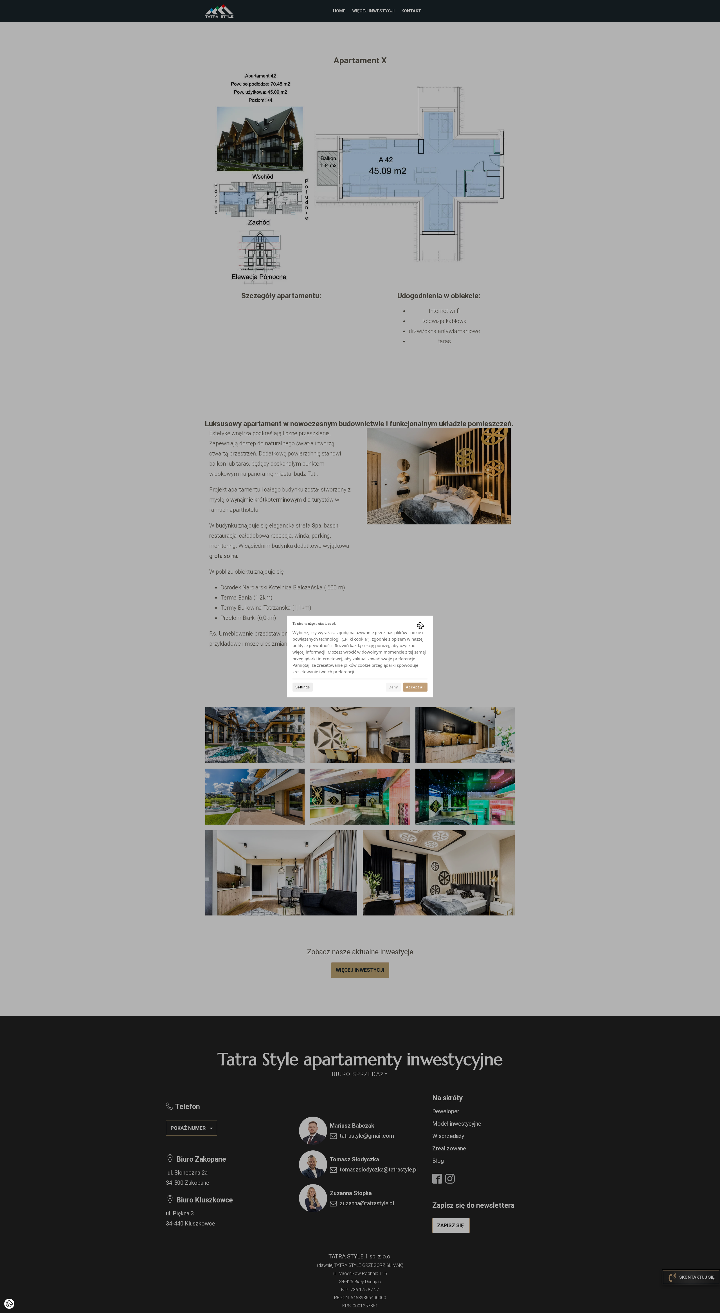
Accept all (415, 687)
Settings (302, 687)
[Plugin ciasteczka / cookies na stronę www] (420, 625)
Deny (393, 687)
